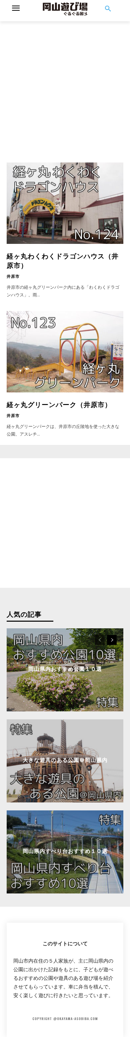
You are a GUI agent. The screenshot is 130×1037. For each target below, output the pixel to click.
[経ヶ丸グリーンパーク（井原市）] (65, 351)
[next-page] (112, 640)
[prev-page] (100, 640)
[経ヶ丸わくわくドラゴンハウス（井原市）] (65, 203)
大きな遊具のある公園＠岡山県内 (65, 759)
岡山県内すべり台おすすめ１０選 (65, 850)
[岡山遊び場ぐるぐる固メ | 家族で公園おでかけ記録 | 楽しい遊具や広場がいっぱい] (65, 9)
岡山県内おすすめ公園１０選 (65, 668)
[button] (108, 9)
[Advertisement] (65, 86)
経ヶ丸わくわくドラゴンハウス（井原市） (63, 260)
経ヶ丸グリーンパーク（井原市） (59, 404)
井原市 (13, 276)
